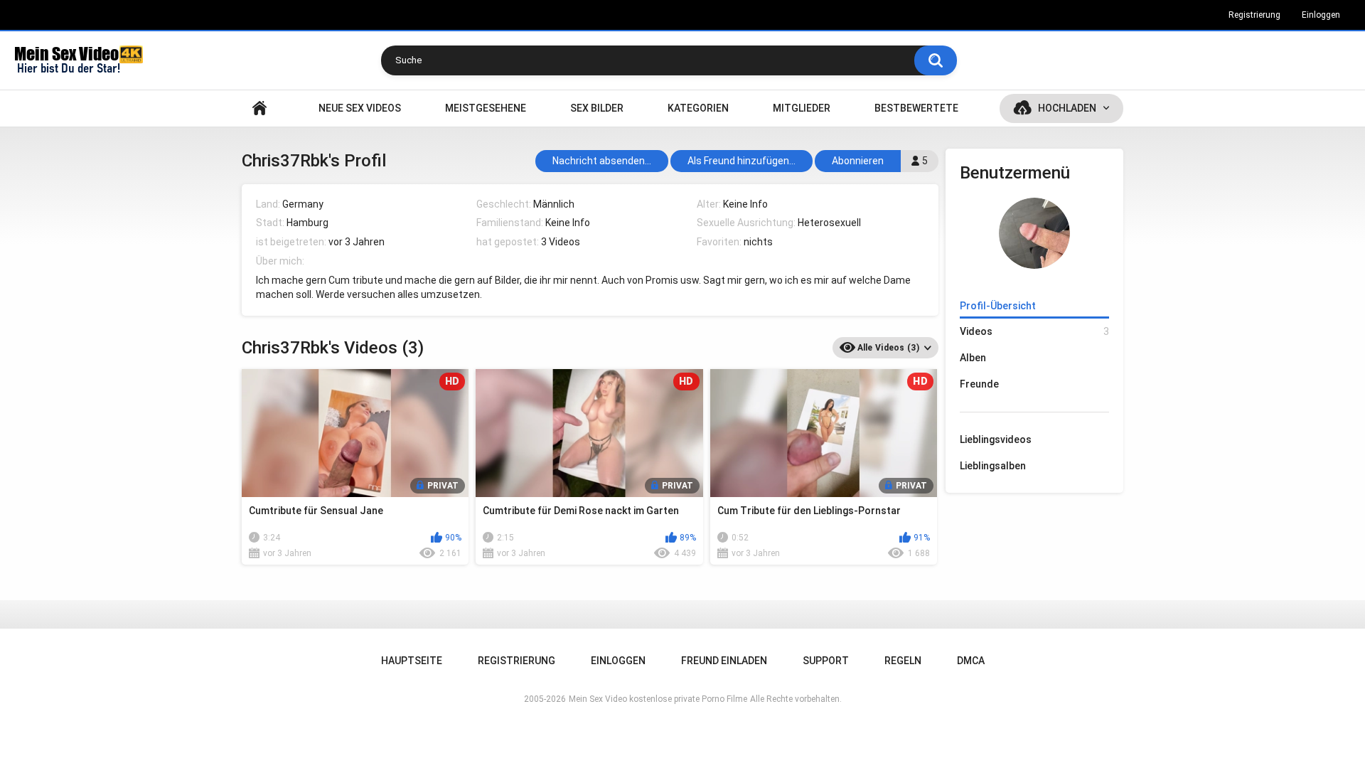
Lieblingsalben (993, 465)
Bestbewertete (916, 108)
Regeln (902, 660)
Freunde (979, 384)
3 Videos (560, 241)
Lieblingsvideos (996, 439)
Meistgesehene (485, 108)
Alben (973, 357)
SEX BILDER (596, 108)
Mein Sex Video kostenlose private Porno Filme (658, 699)
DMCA (971, 660)
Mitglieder (801, 108)
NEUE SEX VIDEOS (359, 108)
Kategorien (698, 108)
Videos (1034, 331)
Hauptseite (259, 108)
